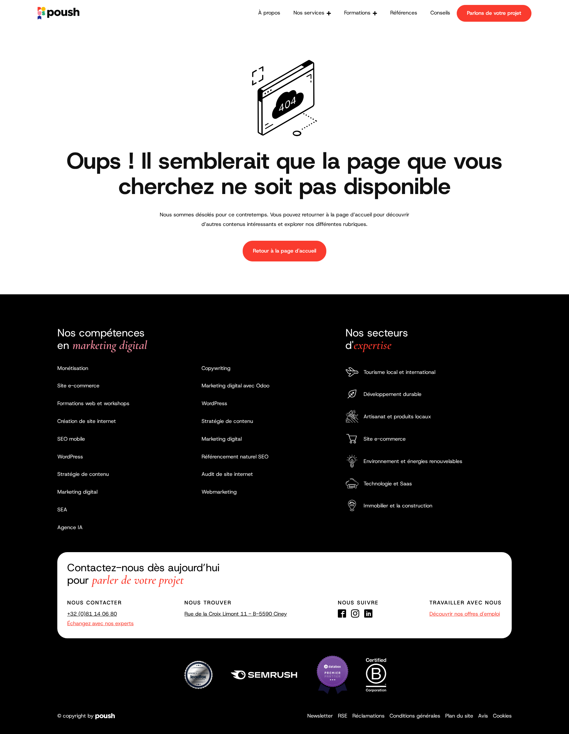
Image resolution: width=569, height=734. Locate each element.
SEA (62, 509)
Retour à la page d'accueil (284, 250)
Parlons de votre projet (494, 13)
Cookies (502, 715)
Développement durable (392, 394)
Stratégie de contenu (83, 474)
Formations (357, 12)
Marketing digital (77, 491)
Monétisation (72, 368)
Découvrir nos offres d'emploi (464, 613)
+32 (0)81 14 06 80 (92, 613)
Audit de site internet (227, 474)
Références (403, 12)
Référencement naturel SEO (235, 456)
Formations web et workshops (93, 403)
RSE (342, 715)
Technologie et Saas (388, 483)
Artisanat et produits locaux (397, 416)
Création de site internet (86, 421)
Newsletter (320, 715)
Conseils (440, 12)
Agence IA (70, 527)
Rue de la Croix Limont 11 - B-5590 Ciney (235, 613)
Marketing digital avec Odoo (235, 385)
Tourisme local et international (399, 372)
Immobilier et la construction (398, 505)
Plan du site (459, 715)
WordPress (70, 456)
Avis (483, 715)
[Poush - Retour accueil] (58, 13)
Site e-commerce (78, 385)
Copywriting (216, 368)
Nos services (308, 12)
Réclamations (368, 715)
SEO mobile (71, 438)
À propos (269, 12)
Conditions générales (415, 715)
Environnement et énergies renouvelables (413, 461)
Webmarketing (219, 491)
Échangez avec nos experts (100, 623)
